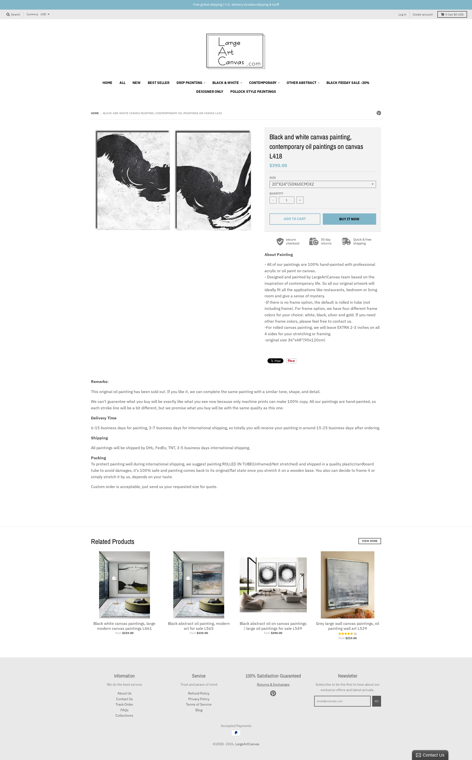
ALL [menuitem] (122, 82)
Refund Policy (198, 693)
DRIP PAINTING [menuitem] (189, 82)
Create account (423, 14)
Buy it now (349, 219)
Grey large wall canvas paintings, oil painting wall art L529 (347, 626)
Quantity (276, 193)
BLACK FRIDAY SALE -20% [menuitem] (347, 82)
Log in (402, 14)
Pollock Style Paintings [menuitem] (253, 91)
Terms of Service (199, 704)
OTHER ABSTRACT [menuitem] (301, 82)
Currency (32, 14)
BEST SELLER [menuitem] (158, 82)
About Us (125, 693)
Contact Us (124, 699)
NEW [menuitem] (137, 82)
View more (370, 541)
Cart (454, 14)
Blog (198, 710)
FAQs (124, 710)
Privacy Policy (198, 699)
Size (272, 177)
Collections (124, 715)
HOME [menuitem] (107, 82)
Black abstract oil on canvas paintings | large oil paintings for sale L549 (273, 626)
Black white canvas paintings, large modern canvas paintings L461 (124, 626)
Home (95, 113)
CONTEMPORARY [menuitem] (263, 82)
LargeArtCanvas (247, 744)
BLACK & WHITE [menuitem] (225, 82)
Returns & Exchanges (273, 684)
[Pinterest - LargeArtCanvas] (379, 113)
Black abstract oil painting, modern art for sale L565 (199, 626)
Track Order (124, 704)
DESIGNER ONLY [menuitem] (209, 91)
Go (377, 701)
